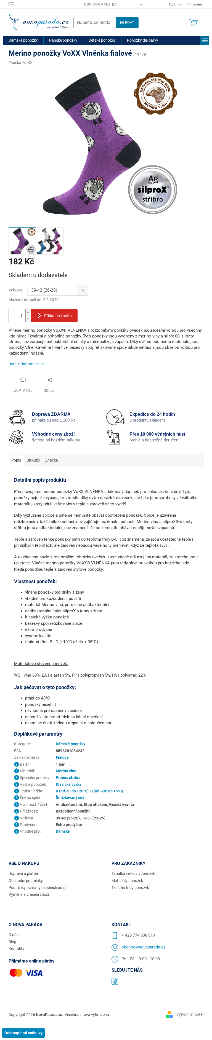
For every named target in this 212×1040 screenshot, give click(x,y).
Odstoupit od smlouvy (23, 1033)
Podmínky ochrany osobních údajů (38, 887)
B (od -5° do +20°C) (72, 791)
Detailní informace (24, 364)
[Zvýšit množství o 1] (28, 312)
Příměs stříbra (68, 777)
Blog (12, 942)
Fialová (62, 757)
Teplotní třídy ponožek (130, 887)
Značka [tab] (51, 460)
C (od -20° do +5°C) (106, 791)
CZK (172, 4)
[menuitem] (23, 40)
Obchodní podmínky (26, 880)
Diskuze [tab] (33, 460)
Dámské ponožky (70, 744)
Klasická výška (68, 784)
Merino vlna (66, 771)
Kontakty (16, 949)
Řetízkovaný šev (70, 797)
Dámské (63, 831)
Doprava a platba (100, 4)
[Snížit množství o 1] (28, 319)
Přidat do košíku (58, 315)
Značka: (21, 62)
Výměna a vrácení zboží (29, 894)
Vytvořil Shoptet (190, 1014)
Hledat (127, 22)
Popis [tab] (16, 460)
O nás (13, 934)
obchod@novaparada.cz (143, 947)
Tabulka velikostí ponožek (133, 873)
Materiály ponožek (127, 880)
